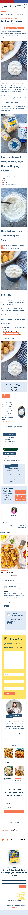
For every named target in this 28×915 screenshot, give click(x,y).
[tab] (11, 575)
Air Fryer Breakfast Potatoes (8, 572)
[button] (10, 449)
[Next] (26, 555)
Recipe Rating (8, 647)
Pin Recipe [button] (21, 496)
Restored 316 (14, 907)
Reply (6, 606)
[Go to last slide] (1, 555)
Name (7, 674)
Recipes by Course (20, 17)
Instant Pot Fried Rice (7, 524)
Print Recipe (20, 28)
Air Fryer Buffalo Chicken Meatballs (21, 525)
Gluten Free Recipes (6, 17)
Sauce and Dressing (15, 18)
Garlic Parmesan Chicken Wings (12, 334)
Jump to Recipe (10, 28)
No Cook (13, 17)
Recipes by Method (5, 18)
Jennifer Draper (6, 421)
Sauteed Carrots (19, 760)
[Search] (22, 739)
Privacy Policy (10, 900)
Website (7, 688)
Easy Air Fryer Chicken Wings (11, 332)
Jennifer (4, 23)
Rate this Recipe (21, 492)
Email (7, 681)
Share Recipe (21, 499)
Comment (7, 650)
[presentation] (8, 753)
